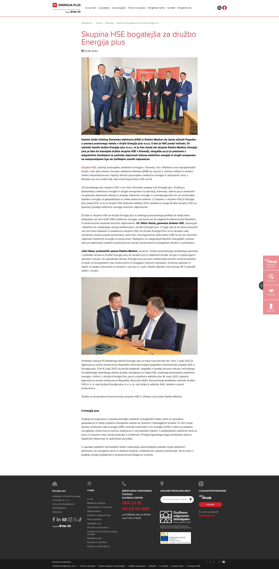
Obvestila (109, 23)
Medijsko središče (96, 503)
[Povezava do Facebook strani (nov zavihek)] (53, 519)
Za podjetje (104, 8)
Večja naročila (94, 519)
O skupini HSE (193, 566)
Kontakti (171, 8)
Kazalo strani (178, 566)
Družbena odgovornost (98, 515)
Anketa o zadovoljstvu (98, 546)
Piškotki (152, 566)
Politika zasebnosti (136, 566)
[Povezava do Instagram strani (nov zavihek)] (70, 519)
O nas (90, 499)
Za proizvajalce (119, 8)
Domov (99, 23)
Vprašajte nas (94, 523)
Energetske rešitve (156, 8)
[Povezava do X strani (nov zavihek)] (75, 519)
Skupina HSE (88, 167)
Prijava (210, 505)
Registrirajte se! (206, 515)
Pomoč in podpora (137, 8)
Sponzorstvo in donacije (99, 507)
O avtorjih (163, 566)
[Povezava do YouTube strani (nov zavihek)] (64, 519)
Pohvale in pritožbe (97, 542)
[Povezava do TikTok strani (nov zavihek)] (80, 519)
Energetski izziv (184, 8)
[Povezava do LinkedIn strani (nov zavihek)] (58, 519)
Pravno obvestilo (87, 566)
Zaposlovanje (94, 511)
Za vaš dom (90, 8)
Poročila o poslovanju (98, 527)
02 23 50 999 (135, 509)
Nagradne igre (94, 538)
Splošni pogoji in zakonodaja (112, 566)
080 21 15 (131, 503)
